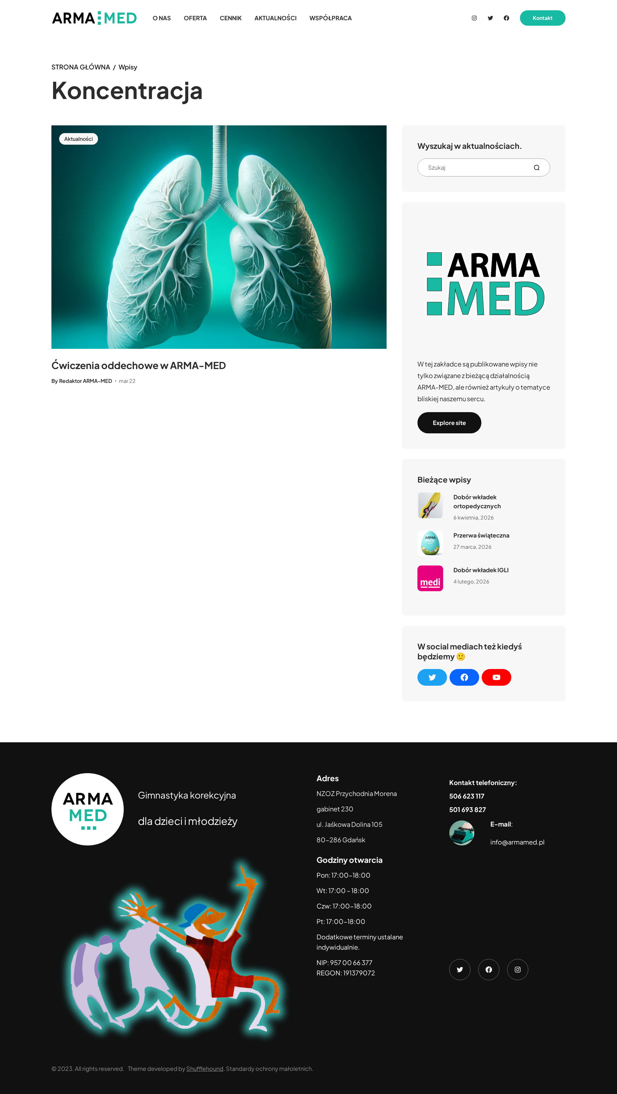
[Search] (539, 167)
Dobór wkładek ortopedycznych (477, 501)
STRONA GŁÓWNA (80, 67)
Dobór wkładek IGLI (481, 570)
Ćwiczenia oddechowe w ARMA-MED (138, 365)
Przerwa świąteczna (481, 535)
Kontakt (543, 17)
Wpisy (128, 67)
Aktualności (78, 138)
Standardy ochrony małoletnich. (269, 1068)
